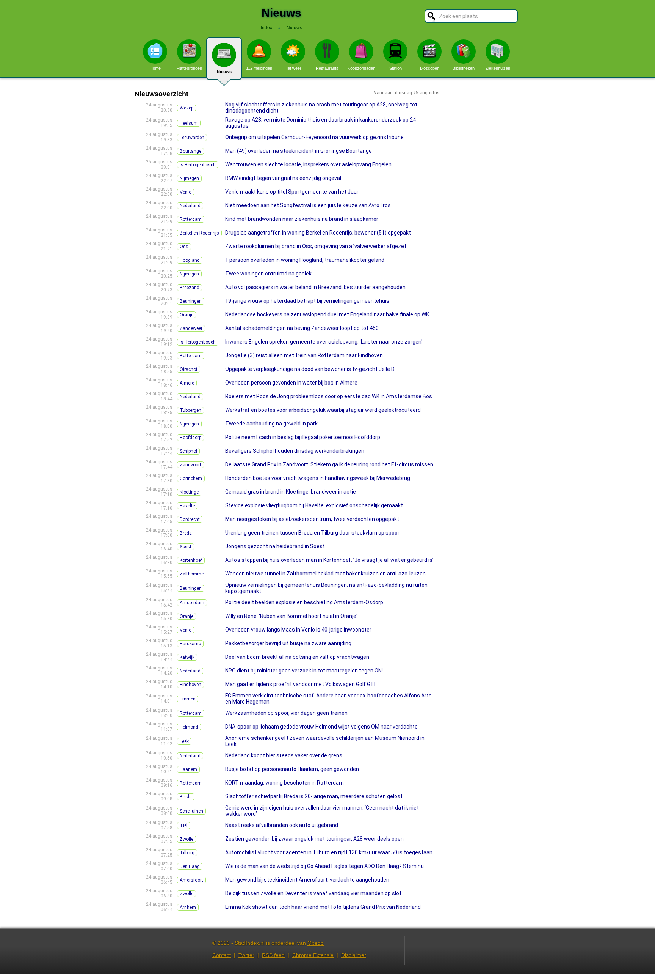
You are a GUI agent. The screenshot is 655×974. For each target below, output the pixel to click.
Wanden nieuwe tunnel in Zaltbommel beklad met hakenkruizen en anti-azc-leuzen (325, 574)
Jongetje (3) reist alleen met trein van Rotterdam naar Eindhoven (304, 355)
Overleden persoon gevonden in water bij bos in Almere (291, 383)
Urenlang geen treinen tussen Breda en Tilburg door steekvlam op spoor (312, 533)
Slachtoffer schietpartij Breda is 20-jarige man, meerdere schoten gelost (314, 796)
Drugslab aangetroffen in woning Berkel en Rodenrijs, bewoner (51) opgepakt (318, 233)
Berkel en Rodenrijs (199, 233)
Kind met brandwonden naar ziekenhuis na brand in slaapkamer (301, 219)
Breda (186, 533)
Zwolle (186, 839)
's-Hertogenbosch (198, 164)
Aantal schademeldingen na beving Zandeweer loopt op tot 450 (302, 328)
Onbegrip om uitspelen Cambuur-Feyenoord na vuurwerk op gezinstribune (314, 137)
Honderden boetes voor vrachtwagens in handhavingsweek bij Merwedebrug (317, 478)
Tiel (184, 825)
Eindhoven (190, 684)
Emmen (188, 699)
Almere (187, 383)
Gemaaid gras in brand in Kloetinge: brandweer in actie (290, 492)
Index (266, 27)
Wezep (186, 108)
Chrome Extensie (313, 955)
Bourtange (190, 151)
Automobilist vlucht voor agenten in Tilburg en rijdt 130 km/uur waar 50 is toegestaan (328, 852)
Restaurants (327, 68)
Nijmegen (189, 178)
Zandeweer (191, 328)
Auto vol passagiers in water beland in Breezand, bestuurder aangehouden (315, 287)
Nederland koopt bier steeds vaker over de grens (283, 755)
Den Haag (190, 866)
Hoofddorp (190, 437)
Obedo (315, 943)
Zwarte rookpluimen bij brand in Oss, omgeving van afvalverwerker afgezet (315, 246)
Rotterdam (191, 219)
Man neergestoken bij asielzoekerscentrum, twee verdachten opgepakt (312, 519)
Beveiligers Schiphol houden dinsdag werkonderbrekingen (294, 451)
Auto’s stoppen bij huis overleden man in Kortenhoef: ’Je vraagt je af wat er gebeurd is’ (329, 560)
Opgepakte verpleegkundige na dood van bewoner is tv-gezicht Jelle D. (310, 369)
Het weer (293, 68)
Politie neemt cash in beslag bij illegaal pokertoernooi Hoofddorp (302, 437)
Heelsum (189, 123)
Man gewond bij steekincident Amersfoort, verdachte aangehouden (307, 880)
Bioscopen (429, 68)
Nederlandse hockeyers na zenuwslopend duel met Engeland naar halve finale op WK (327, 314)
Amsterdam (192, 602)
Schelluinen (191, 811)
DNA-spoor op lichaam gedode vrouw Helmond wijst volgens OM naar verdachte (321, 727)
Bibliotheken (464, 68)
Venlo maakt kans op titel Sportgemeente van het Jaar (292, 192)
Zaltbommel (192, 574)
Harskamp (190, 643)
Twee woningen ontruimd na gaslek (268, 273)
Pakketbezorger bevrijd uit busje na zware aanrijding (288, 643)
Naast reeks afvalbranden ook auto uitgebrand (281, 825)
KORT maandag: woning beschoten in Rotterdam (284, 783)
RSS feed (273, 955)
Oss (184, 246)
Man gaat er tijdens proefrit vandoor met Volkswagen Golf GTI (300, 684)
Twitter (246, 955)
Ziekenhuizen (498, 68)
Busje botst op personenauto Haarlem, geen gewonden (292, 769)
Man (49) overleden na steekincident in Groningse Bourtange (298, 151)
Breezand (189, 287)
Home (155, 68)
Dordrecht (190, 519)
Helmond (189, 727)
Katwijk (187, 657)
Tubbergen (190, 410)
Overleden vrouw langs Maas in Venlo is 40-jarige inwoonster (298, 630)
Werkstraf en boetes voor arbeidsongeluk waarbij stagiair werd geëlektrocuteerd (323, 410)
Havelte (187, 505)
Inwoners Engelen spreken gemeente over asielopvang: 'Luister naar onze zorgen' (323, 342)
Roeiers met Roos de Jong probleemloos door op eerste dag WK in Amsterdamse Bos (328, 396)
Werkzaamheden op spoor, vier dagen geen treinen (286, 713)
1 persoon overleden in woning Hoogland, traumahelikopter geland (304, 260)
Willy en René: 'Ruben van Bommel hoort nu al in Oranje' (291, 616)
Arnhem (188, 907)
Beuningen (191, 301)
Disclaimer (353, 955)
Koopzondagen (361, 68)
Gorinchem (191, 478)
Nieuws (224, 71)
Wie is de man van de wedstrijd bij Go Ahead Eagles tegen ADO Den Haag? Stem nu (324, 866)
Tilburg (187, 852)
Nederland (190, 205)
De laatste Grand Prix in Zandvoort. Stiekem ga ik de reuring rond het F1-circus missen (329, 464)
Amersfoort (191, 880)
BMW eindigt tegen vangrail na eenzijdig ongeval (283, 178)
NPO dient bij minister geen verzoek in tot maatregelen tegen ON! (304, 671)
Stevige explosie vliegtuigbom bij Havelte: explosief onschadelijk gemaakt (314, 505)
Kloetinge (189, 492)
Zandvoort (190, 464)
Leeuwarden (192, 137)
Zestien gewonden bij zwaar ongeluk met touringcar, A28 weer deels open (314, 839)
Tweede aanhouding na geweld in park (271, 424)
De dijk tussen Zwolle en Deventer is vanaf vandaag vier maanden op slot (313, 893)
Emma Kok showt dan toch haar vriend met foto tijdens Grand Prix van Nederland (323, 907)
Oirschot (188, 369)
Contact (221, 955)
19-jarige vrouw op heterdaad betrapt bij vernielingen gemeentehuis (307, 301)
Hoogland (190, 260)
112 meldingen (259, 68)
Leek (184, 741)
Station (395, 68)
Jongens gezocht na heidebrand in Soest (275, 546)
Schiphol (188, 451)
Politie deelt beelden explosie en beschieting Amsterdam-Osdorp (304, 602)
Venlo (185, 192)
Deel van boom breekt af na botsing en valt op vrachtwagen (297, 657)
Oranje (186, 314)
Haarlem (188, 769)
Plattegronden (189, 68)
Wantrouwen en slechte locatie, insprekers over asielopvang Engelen (308, 164)
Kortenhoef (191, 560)
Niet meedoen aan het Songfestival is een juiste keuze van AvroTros (308, 205)
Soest (185, 546)
